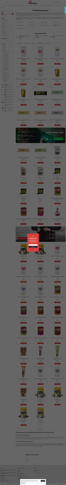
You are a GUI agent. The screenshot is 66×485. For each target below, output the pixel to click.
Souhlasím (42, 480)
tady (34, 249)
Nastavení (23, 483)
